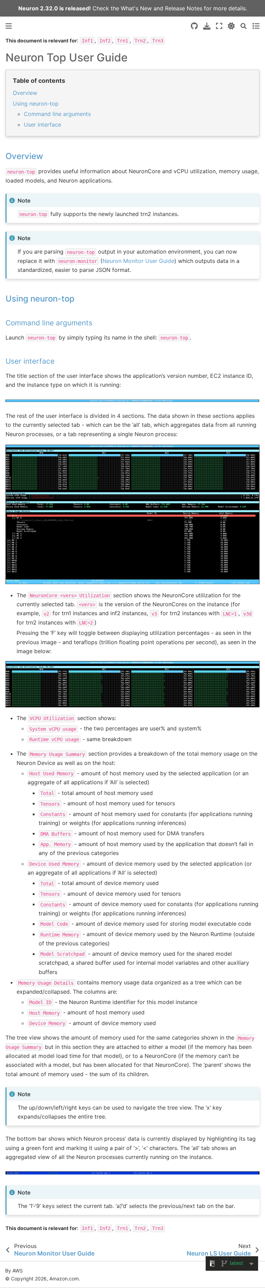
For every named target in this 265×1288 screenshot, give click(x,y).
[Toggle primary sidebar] (8, 26)
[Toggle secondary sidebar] (255, 26)
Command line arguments (57, 113)
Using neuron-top (36, 103)
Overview (25, 92)
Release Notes (183, 8)
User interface (42, 124)
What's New (136, 8)
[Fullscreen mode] (219, 26)
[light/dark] (231, 26)
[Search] (243, 26)
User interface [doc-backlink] (30, 361)
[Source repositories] (194, 26)
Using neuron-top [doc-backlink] (40, 299)
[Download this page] (206, 26)
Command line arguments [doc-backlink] (49, 322)
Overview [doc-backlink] (24, 156)
